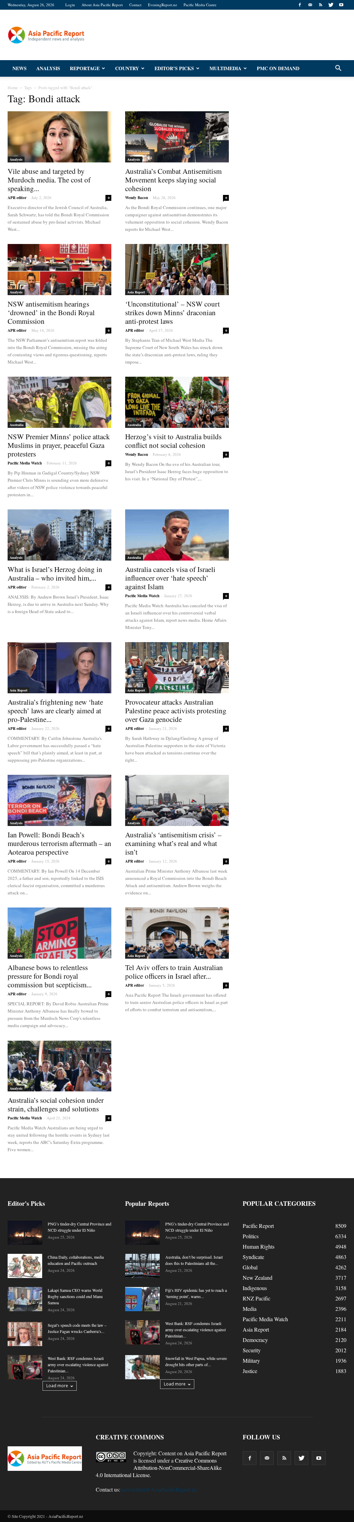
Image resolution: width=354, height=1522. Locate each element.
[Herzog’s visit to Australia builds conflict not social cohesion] (177, 402)
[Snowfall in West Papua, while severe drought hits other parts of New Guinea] (142, 1367)
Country (127, 68)
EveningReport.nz (162, 4)
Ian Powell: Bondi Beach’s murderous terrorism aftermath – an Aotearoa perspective (59, 843)
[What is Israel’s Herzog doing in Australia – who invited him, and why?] (59, 535)
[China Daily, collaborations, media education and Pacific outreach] (25, 1266)
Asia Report (136, 292)
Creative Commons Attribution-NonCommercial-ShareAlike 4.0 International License (159, 1467)
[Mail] (310, 5)
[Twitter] (331, 5)
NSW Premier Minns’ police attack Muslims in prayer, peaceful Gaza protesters (59, 445)
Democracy (255, 1339)
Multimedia (225, 68)
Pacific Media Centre (200, 4)
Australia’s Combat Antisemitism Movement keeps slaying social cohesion (173, 179)
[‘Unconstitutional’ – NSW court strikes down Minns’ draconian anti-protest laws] (177, 269)
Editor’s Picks (174, 68)
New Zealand (257, 1277)
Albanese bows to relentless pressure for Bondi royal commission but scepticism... (50, 975)
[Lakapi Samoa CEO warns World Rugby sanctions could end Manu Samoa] (25, 1299)
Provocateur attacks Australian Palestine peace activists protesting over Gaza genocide (175, 710)
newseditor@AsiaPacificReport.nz (159, 1489)
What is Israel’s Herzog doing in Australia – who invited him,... (55, 573)
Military (251, 1360)
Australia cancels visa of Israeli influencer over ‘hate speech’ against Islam (170, 577)
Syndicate (253, 1256)
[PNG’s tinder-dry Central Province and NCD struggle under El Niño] (25, 1233)
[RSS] (320, 5)
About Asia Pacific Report (102, 4)
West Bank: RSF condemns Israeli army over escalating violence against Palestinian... (78, 1364)
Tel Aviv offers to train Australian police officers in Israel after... (174, 971)
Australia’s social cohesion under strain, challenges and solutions (56, 1104)
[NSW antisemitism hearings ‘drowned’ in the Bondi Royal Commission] (59, 269)
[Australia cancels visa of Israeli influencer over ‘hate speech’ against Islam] (177, 535)
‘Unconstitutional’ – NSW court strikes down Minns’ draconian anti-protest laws (172, 312)
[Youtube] (341, 5)
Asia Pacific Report (205, 1453)
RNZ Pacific (256, 1298)
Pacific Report (258, 1225)
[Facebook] (300, 5)
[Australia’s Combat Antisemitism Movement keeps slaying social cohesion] (177, 136)
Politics (251, 1236)
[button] (338, 68)
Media (250, 1308)
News (19, 68)
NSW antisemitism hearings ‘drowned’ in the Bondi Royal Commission (51, 312)
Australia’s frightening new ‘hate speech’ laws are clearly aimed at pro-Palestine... (55, 710)
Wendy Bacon (136, 197)
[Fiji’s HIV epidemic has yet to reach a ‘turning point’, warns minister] (142, 1299)
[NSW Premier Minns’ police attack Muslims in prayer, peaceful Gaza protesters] (59, 402)
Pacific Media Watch (25, 463)
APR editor (17, 197)
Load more (57, 1386)
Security (252, 1350)
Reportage (85, 68)
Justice (250, 1370)
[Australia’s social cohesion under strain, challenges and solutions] (59, 1065)
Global (250, 1267)
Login (70, 4)
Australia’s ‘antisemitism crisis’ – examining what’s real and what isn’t (173, 843)
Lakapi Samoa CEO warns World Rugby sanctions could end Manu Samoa (75, 1296)
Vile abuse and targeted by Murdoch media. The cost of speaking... (49, 179)
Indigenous (255, 1287)
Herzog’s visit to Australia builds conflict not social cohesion (173, 441)
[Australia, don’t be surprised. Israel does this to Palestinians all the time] (142, 1266)
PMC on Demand (278, 68)
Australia (17, 424)
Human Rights (258, 1246)
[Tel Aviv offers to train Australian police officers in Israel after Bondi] (177, 933)
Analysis (48, 68)
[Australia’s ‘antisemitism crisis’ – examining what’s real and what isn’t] (177, 800)
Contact (135, 4)
